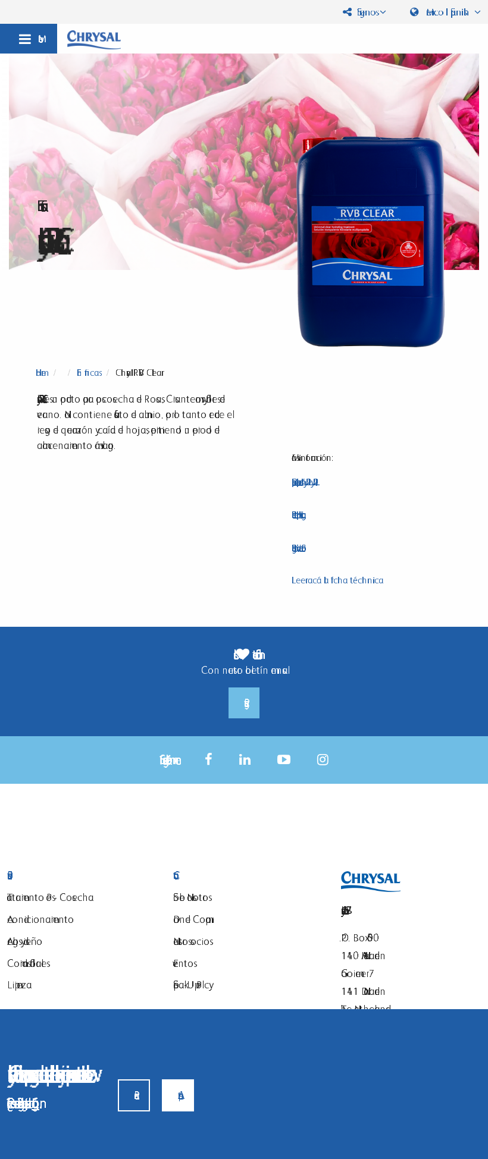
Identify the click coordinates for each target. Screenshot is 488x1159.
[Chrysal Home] (94, 39)
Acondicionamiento (40, 919)
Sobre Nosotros (190, 897)
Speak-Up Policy (191, 984)
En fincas (88, 372)
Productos (81, 875)
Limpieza (19, 984)
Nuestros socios (191, 941)
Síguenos (365, 12)
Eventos (183, 963)
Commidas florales (26, 963)
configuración (35, 1103)
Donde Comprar (192, 919)
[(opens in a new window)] (208, 759)
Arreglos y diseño (24, 941)
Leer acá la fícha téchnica (337, 580)
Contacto (247, 875)
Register (244, 702)
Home (41, 372)
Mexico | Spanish (447, 12)
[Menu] (28, 39)
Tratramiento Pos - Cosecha (50, 897)
